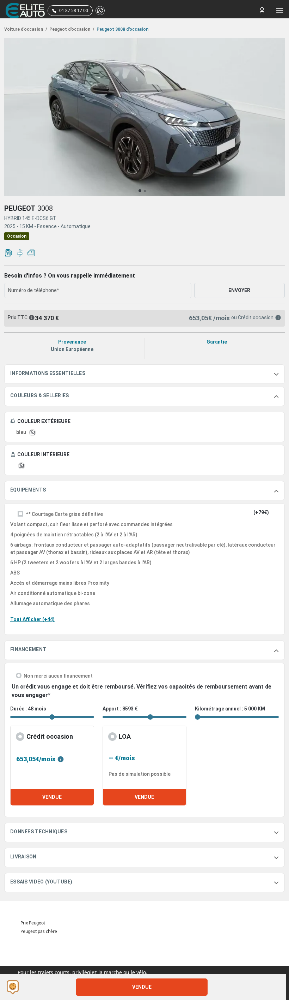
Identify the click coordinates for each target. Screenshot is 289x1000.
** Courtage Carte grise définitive (64, 514)
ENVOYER (239, 290)
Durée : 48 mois (28, 709)
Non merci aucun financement (58, 676)
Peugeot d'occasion (71, 29)
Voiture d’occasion (25, 29)
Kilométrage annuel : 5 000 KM (230, 709)
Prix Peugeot (32, 923)
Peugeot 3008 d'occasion (122, 29)
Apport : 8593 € (120, 709)
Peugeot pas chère (38, 931)
